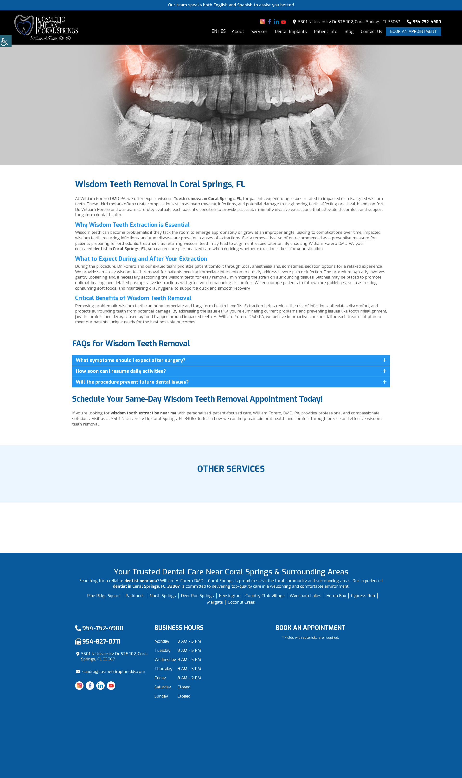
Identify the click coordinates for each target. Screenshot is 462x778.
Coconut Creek (241, 602)
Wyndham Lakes (305, 595)
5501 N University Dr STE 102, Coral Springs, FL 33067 (348, 22)
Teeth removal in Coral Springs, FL (207, 198)
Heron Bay (336, 595)
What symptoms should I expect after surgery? (130, 360)
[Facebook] (269, 21)
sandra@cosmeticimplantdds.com (113, 671)
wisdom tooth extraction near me (143, 413)
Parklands (135, 595)
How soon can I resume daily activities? (121, 371)
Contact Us (371, 31)
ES (223, 31)
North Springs (163, 595)
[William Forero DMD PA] (46, 27)
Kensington (229, 595)
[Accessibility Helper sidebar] (6, 41)
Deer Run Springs (197, 595)
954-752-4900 (426, 22)
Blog (349, 31)
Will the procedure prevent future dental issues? (132, 382)
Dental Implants (291, 31)
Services (259, 31)
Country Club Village (265, 595)
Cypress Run (363, 595)
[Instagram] (262, 21)
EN (214, 31)
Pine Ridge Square (104, 595)
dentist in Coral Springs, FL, (120, 249)
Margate (215, 602)
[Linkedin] (276, 21)
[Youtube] (283, 21)
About (238, 31)
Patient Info (325, 31)
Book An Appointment (413, 31)
